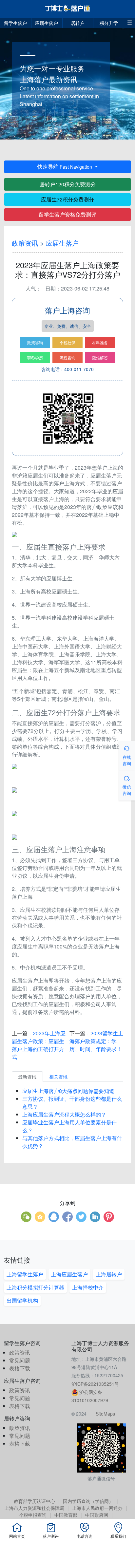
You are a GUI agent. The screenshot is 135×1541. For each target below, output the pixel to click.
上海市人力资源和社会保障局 (34, 1508)
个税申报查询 (33, 1515)
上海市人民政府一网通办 (97, 1508)
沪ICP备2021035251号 (95, 1384)
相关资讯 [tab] (58, 1076)
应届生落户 (46, 23)
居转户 (78, 23)
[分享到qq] (53, 1217)
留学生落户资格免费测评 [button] (67, 214)
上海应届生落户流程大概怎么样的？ (64, 1114)
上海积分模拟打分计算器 (35, 1287)
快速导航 (64, 166)
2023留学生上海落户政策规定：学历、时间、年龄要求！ (96, 1041)
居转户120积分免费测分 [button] (68, 184)
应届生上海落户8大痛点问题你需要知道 (68, 1091)
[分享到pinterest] (109, 1217)
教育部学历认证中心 (34, 1501)
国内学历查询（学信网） (88, 1501)
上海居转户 (109, 1274)
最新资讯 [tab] (27, 1076)
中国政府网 (96, 1515)
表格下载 (19, 1368)
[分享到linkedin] (95, 1217)
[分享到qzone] (40, 1217)
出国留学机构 (22, 1300)
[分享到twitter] (81, 1217)
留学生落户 (15, 23)
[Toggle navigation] (129, 22)
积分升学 (109, 23)
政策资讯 (25, 243)
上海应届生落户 (69, 1274)
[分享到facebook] (67, 1217)
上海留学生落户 (25, 1274)
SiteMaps (105, 1413)
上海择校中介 (88, 1287)
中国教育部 (65, 1515)
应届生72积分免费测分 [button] (67, 199)
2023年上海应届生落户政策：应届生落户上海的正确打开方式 (39, 1045)
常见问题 (19, 1360)
